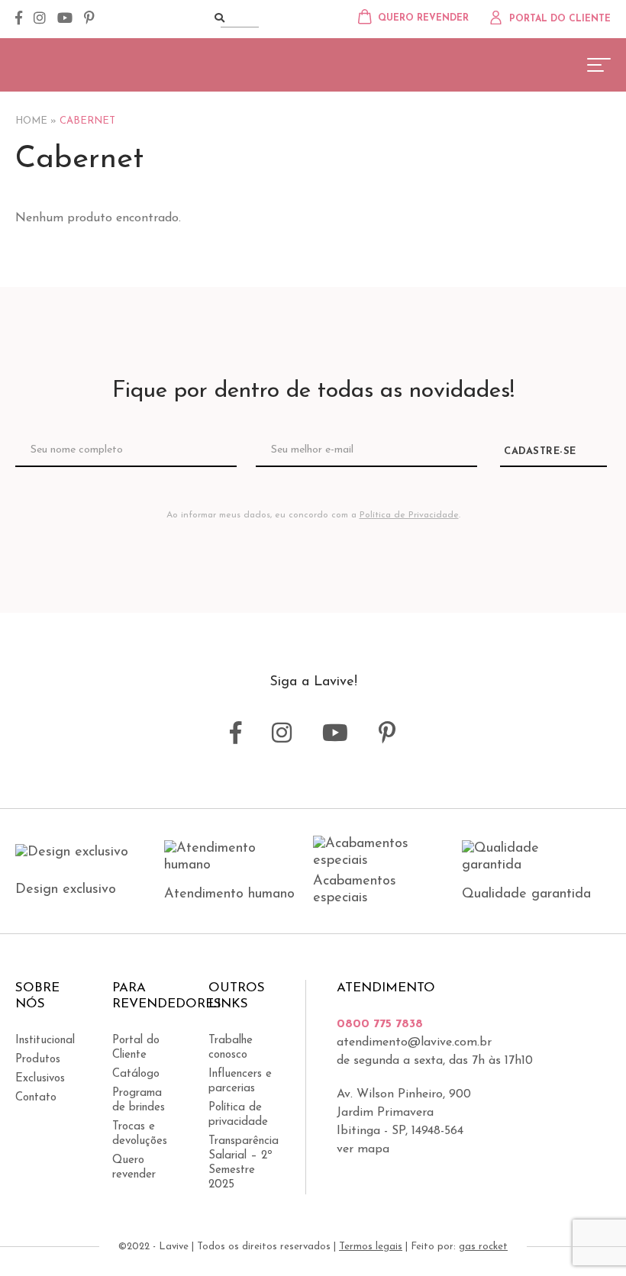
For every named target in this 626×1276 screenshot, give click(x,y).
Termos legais (370, 1247)
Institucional (45, 1040)
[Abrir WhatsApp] (588, 1237)
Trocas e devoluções (139, 1134)
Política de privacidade (238, 1115)
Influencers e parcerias (240, 1081)
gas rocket (483, 1247)
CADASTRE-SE (540, 451)
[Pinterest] (89, 19)
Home (31, 121)
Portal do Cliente (136, 1048)
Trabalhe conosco (230, 1048)
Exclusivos (40, 1078)
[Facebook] (18, 19)
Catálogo (136, 1074)
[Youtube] (65, 19)
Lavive (72, 63)
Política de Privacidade (409, 515)
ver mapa (363, 1149)
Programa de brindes (138, 1100)
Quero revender (134, 1168)
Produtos (37, 1059)
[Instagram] (40, 19)
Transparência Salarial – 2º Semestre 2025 (241, 1163)
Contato (35, 1098)
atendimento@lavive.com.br (414, 1042)
